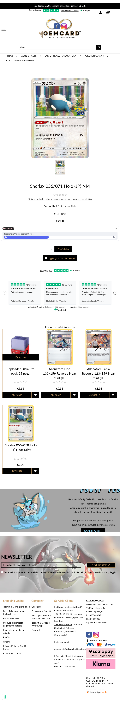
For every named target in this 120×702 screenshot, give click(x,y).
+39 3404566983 (63, 624)
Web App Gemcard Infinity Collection (41, 617)
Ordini (6, 641)
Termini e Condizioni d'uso (16, 606)
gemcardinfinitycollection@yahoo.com (74, 648)
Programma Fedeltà (41, 611)
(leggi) (112, 572)
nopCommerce (100, 689)
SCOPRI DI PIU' (93, 531)
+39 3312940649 (63, 614)
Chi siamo (36, 606)
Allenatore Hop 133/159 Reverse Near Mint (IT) (59, 373)
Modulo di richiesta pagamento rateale (13, 624)
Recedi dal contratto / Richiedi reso (14, 612)
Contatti (35, 630)
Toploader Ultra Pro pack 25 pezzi (20, 371)
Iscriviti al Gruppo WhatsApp (40, 624)
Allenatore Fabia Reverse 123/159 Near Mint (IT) (98, 373)
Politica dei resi (11, 618)
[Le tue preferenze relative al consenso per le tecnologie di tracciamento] (5, 697)
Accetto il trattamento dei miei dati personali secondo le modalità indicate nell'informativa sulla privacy (56, 572)
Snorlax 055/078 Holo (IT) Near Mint (21, 447)
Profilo (6, 637)
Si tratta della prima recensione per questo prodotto (60, 199)
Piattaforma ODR (12, 653)
